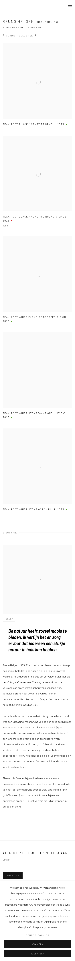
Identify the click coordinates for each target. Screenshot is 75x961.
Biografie (35, 27)
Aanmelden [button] (12, 875)
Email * (6, 859)
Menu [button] (69, 7)
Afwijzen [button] (37, 944)
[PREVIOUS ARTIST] (3, 35)
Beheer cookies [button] (37, 935)
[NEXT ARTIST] (36, 35)
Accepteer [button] (37, 953)
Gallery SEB (21, 7)
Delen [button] (10, 619)
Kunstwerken (13, 27)
